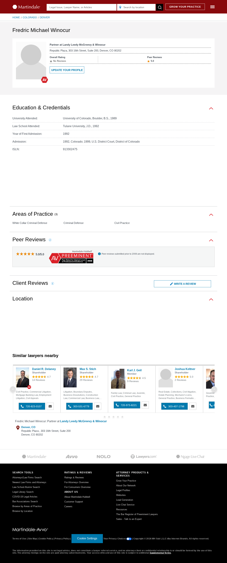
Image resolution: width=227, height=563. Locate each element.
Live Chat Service (125, 504)
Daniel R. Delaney (44, 369)
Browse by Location (22, 511)
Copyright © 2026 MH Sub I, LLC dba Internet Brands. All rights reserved (170, 538)
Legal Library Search (23, 492)
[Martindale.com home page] (26, 7)
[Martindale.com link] (30, 529)
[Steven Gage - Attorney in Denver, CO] (213, 379)
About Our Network (126, 485)
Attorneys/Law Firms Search (27, 477)
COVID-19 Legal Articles (24, 496)
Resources (121, 509)
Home (16, 17)
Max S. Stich (88, 369)
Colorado (30, 17)
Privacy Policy (62, 538)
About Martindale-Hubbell (77, 497)
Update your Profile (67, 70)
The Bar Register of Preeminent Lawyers (137, 514)
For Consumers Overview (77, 487)
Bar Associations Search (25, 501)
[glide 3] (118, 417)
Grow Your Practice (126, 480)
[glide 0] (105, 417)
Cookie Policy (46, 538)
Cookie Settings (87, 538)
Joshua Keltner (185, 369)
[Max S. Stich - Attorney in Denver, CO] (70, 377)
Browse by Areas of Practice (27, 506)
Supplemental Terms (160, 553)
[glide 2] (113, 417)
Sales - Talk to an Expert (129, 519)
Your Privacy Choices (114, 538)
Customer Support (73, 501)
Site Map (32, 538)
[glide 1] (109, 417)
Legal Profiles (123, 490)
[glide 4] (122, 417)
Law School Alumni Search (26, 487)
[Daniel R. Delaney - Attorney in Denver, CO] (23, 377)
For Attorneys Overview (76, 482)
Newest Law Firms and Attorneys (29, 482)
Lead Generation (124, 500)
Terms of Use (19, 538)
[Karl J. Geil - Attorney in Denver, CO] (118, 379)
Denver (45, 17)
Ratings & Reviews (74, 477)
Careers (68, 506)
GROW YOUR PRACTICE (185, 6)
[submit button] (159, 7)
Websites (121, 495)
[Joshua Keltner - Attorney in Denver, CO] (166, 377)
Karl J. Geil (134, 370)
